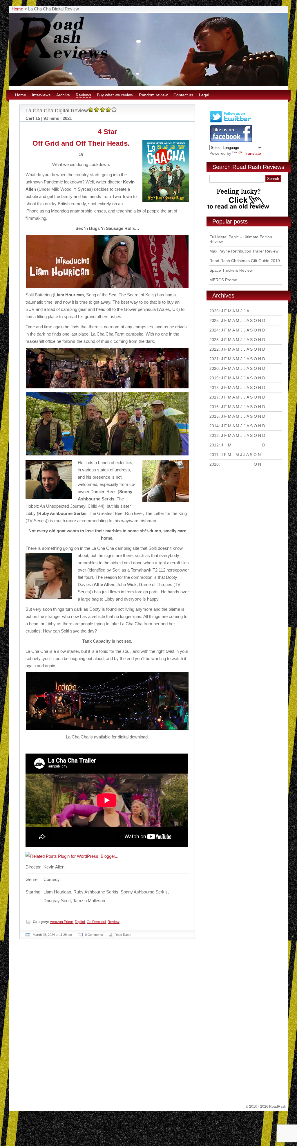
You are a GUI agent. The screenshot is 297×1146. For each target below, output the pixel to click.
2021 (214, 358)
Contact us (183, 95)
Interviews (41, 95)
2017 (214, 397)
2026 (214, 311)
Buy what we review (115, 95)
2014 (214, 426)
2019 (214, 378)
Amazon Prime (61, 922)
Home (17, 8)
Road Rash (123, 934)
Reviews (83, 95)
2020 (214, 368)
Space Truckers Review (231, 270)
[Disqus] (108, 1022)
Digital (80, 922)
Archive (63, 95)
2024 (214, 330)
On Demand (96, 922)
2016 (214, 406)
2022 (214, 349)
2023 (214, 339)
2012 (214, 445)
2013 (214, 435)
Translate (252, 153)
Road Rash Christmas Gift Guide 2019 (244, 260)
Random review (153, 95)
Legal (204, 95)
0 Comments (94, 934)
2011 (213, 454)
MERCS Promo (223, 280)
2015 (214, 416)
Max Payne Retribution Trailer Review (243, 251)
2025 (214, 320)
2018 (214, 387)
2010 (214, 464)
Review (113, 922)
